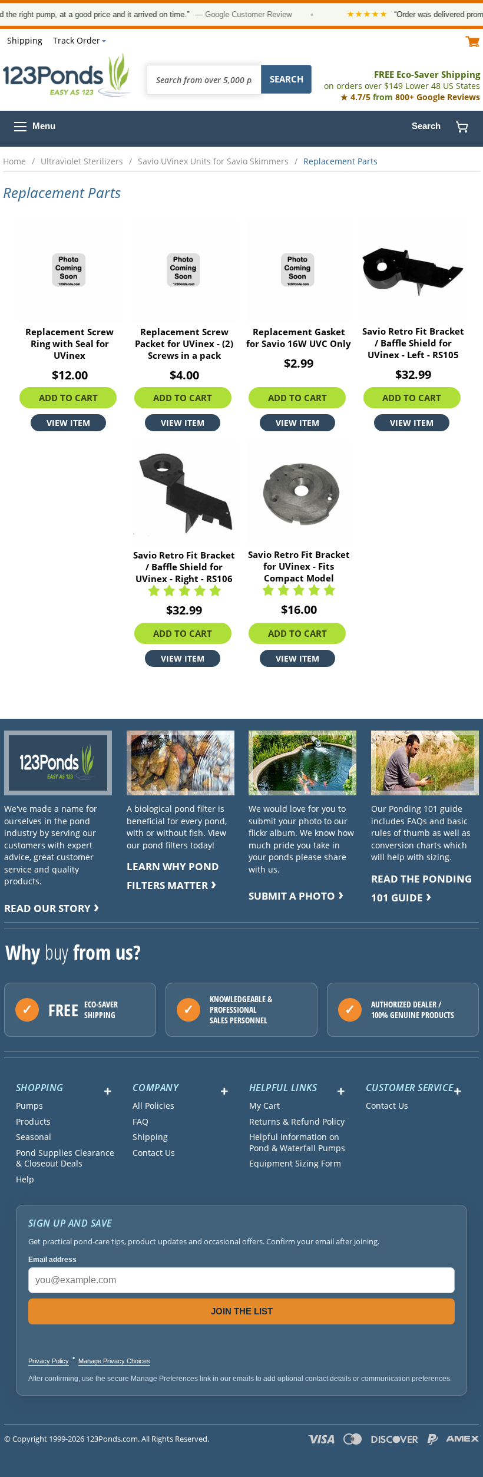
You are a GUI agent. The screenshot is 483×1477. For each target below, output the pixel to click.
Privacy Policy (48, 1360)
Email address (52, 1259)
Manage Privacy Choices (114, 1360)
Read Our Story (47, 908)
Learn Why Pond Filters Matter (173, 876)
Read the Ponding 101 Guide (421, 888)
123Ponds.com (68, 75)
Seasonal (33, 1137)
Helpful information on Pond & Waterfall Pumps (297, 1142)
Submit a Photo (292, 896)
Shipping (24, 40)
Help (25, 1179)
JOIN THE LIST (242, 1311)
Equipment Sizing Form (295, 1163)
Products (33, 1121)
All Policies (153, 1106)
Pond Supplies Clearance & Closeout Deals (65, 1158)
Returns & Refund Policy (297, 1121)
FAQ (140, 1121)
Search (426, 126)
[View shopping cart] (472, 41)
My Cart (264, 1106)
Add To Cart (68, 398)
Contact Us (154, 1153)
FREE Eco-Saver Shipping (402, 79)
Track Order (76, 40)
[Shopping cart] (462, 127)
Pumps (29, 1106)
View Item (68, 422)
